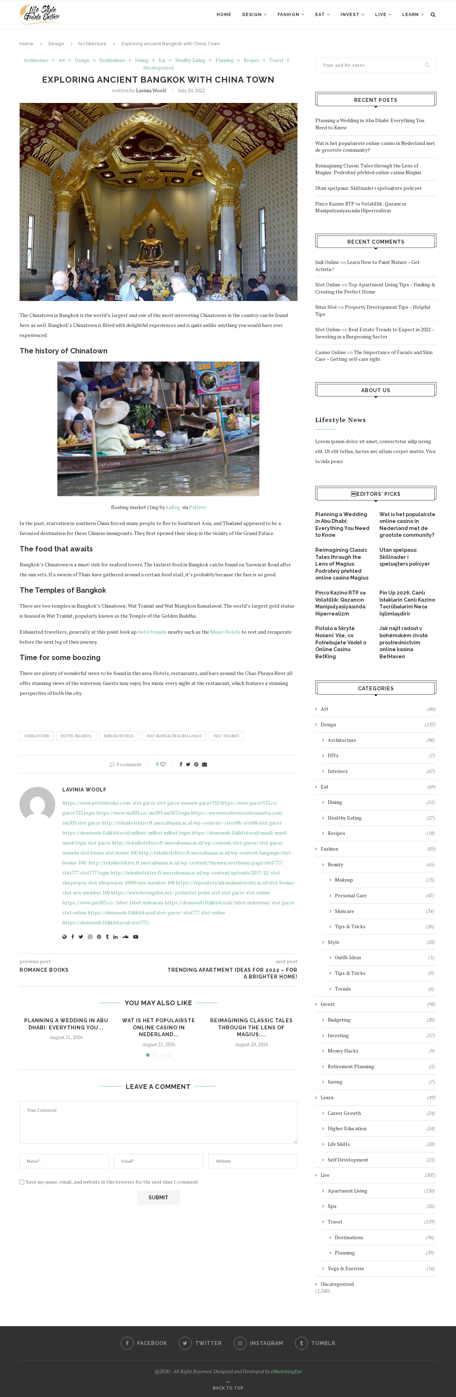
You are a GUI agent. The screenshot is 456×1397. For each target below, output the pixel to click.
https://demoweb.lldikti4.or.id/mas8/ (232, 832)
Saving (381, 1081)
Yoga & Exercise (381, 1268)
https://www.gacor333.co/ (249, 802)
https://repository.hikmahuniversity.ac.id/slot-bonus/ (235, 882)
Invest (350, 14)
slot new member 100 (86, 892)
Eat (320, 14)
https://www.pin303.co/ (88, 902)
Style (381, 942)
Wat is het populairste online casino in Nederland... (158, 1027)
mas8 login (74, 842)
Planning (225, 60)
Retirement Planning (381, 1066)
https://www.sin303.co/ (121, 812)
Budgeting (381, 1019)
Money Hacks (381, 1050)
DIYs (381, 755)
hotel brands (152, 631)
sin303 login (177, 812)
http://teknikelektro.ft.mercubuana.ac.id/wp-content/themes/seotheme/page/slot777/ (185, 862)
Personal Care (384, 895)
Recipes (251, 60)
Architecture (92, 43)
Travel (276, 60)
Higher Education (381, 1128)
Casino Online (330, 352)
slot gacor (144, 802)
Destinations (112, 60)
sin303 (155, 812)
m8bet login (177, 832)
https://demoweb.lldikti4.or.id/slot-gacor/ (135, 912)
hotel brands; (76, 735)
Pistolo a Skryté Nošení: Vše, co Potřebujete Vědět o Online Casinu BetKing (340, 642)
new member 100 (156, 882)
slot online (258, 892)
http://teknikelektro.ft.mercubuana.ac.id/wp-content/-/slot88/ (172, 822)
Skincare (384, 911)
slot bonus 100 (121, 852)
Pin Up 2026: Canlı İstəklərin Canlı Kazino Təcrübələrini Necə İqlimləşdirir (407, 603)
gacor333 (209, 802)
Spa (381, 1206)
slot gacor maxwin (177, 802)
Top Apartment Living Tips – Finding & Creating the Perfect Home (375, 288)
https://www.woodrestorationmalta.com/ (237, 812)
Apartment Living (381, 1190)
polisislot (186, 892)
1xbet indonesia (146, 902)
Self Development (381, 1159)
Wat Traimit (226, 735)
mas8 (280, 832)
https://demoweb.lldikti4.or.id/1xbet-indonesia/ (217, 902)
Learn (410, 14)
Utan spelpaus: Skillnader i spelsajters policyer (368, 188)
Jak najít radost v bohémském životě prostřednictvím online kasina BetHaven (403, 642)
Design (252, 14)
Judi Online (327, 262)
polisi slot (209, 892)
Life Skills (381, 1144)
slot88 (250, 822)
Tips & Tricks (384, 926)
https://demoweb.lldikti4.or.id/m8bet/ (104, 832)
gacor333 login (78, 812)
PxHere (197, 507)
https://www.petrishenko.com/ (96, 802)
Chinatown (36, 735)
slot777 (70, 872)
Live (381, 14)
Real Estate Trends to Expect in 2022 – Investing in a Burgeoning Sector (374, 333)
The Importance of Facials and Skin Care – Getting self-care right (373, 356)
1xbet (121, 902)
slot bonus (92, 852)
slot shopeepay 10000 (112, 882)
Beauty (381, 864)
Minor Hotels (225, 631)
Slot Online (328, 284)
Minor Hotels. (119, 735)
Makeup (384, 879)
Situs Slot (326, 306)
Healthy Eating (190, 60)
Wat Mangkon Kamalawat (174, 735)
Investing (381, 1035)
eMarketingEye (286, 1371)
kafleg (173, 507)
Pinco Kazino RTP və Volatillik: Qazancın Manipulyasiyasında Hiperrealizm (360, 207)
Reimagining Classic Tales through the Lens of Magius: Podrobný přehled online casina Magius (368, 169)
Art (61, 60)
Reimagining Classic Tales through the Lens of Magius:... (251, 1027)
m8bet (155, 832)
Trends (384, 988)
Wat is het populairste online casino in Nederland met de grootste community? (407, 524)
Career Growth (381, 1113)
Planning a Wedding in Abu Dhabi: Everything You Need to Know (342, 524)
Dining (142, 60)
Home (224, 14)
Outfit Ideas (384, 957)
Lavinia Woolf (151, 90)
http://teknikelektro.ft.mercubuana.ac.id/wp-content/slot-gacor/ (185, 842)
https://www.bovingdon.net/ (142, 892)
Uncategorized (158, 68)
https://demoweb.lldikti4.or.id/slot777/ (106, 922)
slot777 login (94, 872)
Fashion (289, 14)
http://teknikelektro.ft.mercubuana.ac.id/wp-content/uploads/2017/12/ (190, 872)
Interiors (381, 771)
